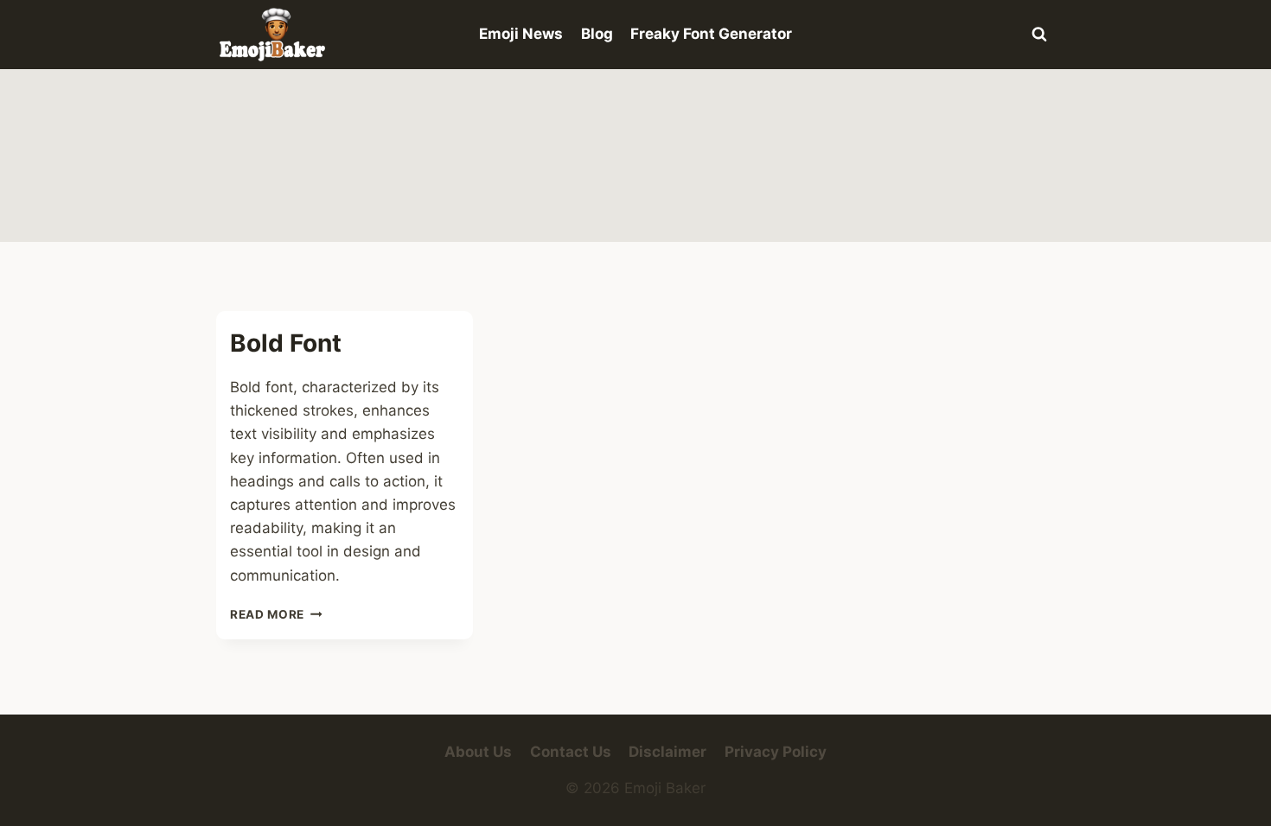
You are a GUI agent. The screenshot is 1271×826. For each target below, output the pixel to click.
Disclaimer (667, 751)
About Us (478, 751)
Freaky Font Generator (711, 33)
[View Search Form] (1039, 34)
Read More (276, 614)
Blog (597, 33)
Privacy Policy (776, 751)
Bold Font (286, 343)
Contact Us (570, 751)
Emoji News (521, 33)
